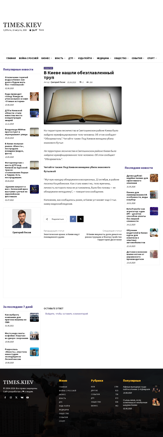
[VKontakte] (22, 398)
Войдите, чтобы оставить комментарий (66, 313)
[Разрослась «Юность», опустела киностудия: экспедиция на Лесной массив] (34, 352)
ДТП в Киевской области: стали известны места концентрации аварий (13, 115)
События (48, 68)
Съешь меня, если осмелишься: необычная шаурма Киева (135, 402)
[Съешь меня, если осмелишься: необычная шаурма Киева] (156, 402)
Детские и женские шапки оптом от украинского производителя (137, 255)
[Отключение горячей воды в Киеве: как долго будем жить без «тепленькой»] (34, 80)
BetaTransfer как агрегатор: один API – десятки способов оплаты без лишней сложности (136, 214)
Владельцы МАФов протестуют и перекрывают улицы (16, 132)
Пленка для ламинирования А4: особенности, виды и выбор (137, 196)
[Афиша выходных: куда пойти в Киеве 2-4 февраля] (156, 388)
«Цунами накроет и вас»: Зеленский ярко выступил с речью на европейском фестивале (16, 191)
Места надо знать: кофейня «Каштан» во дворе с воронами (16, 336)
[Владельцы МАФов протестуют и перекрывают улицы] (34, 132)
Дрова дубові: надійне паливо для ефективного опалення (137, 179)
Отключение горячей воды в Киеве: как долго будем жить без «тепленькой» (16, 81)
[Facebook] (73, 219)
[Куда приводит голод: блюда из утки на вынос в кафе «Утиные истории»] (34, 96)
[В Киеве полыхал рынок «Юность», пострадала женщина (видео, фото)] (34, 146)
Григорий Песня (22, 232)
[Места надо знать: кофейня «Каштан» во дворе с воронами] (34, 335)
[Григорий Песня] (21, 218)
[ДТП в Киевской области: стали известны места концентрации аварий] (34, 113)
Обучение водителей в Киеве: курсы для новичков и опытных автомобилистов (137, 236)
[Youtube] (28, 398)
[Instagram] (11, 398)
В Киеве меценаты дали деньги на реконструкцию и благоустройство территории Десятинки (103, 237)
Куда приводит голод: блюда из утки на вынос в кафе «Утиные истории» (16, 98)
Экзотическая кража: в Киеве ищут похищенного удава (62, 235)
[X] (80, 219)
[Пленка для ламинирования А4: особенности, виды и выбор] (154, 195)
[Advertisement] (110, 27)
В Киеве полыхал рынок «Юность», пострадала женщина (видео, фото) (14, 148)
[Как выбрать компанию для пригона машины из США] (34, 317)
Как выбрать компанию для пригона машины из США (15, 318)
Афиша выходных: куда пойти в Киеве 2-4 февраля (136, 388)
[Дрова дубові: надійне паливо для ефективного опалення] (154, 178)
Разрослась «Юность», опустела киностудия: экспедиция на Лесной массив (16, 354)
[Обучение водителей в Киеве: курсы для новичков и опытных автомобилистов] (154, 232)
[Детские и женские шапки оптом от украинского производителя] (154, 254)
